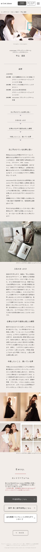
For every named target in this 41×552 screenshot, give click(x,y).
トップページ (5, 12)
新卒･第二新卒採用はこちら (19, 508)
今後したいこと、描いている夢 (20, 136)
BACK (21, 533)
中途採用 (22, 3)
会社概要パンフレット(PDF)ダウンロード (19, 518)
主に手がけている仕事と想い (20, 112)
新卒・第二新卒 (31, 3)
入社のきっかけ (20, 120)
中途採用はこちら (19, 499)
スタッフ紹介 (15, 12)
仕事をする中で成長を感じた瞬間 (20, 128)
